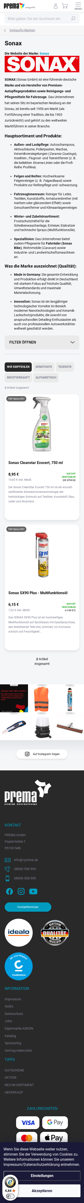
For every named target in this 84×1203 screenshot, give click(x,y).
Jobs (8, 1021)
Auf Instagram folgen (46, 754)
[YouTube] (33, 891)
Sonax (44, 53)
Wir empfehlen (18, 366)
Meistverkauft (18, 377)
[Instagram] (20, 891)
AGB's (9, 1006)
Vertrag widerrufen (18, 1050)
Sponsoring (13, 1043)
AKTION (10, 1077)
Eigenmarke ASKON (19, 1028)
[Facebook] (9, 891)
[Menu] (78, 6)
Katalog (10, 1036)
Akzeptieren (42, 1191)
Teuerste (65, 366)
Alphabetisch (46, 377)
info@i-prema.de (26, 860)
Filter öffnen (22, 342)
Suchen (73, 18)
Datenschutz (14, 1014)
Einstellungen (42, 1175)
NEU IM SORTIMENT (19, 1085)
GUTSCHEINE (14, 1070)
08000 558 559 (25, 869)
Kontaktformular (28, 907)
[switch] (10, 1196)
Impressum (13, 999)
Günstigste (43, 366)
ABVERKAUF (14, 1092)
